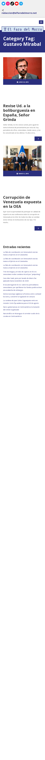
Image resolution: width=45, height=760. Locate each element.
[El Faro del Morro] (22, 29)
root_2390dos (23, 88)
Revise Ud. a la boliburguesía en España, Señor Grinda (19, 112)
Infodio (25, 93)
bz (22, 185)
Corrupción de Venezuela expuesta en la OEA (22, 202)
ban (20, 93)
